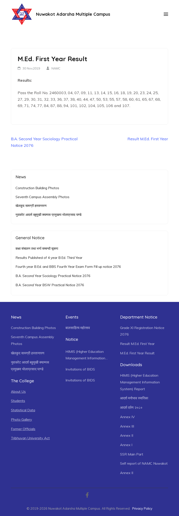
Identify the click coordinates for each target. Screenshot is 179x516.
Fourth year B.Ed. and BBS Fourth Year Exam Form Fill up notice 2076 (68, 267)
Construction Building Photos (37, 188)
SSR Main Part (131, 454)
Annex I (126, 445)
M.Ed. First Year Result (137, 353)
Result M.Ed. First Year (147, 138)
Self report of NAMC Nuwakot (144, 463)
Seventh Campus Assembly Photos (42, 197)
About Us (18, 391)
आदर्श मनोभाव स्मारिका (134, 398)
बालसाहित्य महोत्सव (77, 328)
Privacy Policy (142, 508)
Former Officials (23, 429)
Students (18, 400)
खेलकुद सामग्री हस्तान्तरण (30, 206)
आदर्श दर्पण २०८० (131, 407)
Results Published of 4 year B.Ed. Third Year (48, 258)
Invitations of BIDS (80, 369)
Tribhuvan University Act (30, 438)
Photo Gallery (21, 419)
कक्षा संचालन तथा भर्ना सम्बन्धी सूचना (36, 248)
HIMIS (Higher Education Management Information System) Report (85, 355)
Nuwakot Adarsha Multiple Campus (73, 14)
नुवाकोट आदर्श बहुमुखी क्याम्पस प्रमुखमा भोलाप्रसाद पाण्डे (48, 215)
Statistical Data (23, 410)
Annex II (126, 435)
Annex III (127, 426)
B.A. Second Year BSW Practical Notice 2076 (49, 285)
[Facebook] (87, 496)
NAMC (56, 68)
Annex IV (127, 417)
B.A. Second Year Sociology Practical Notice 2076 (52, 276)
